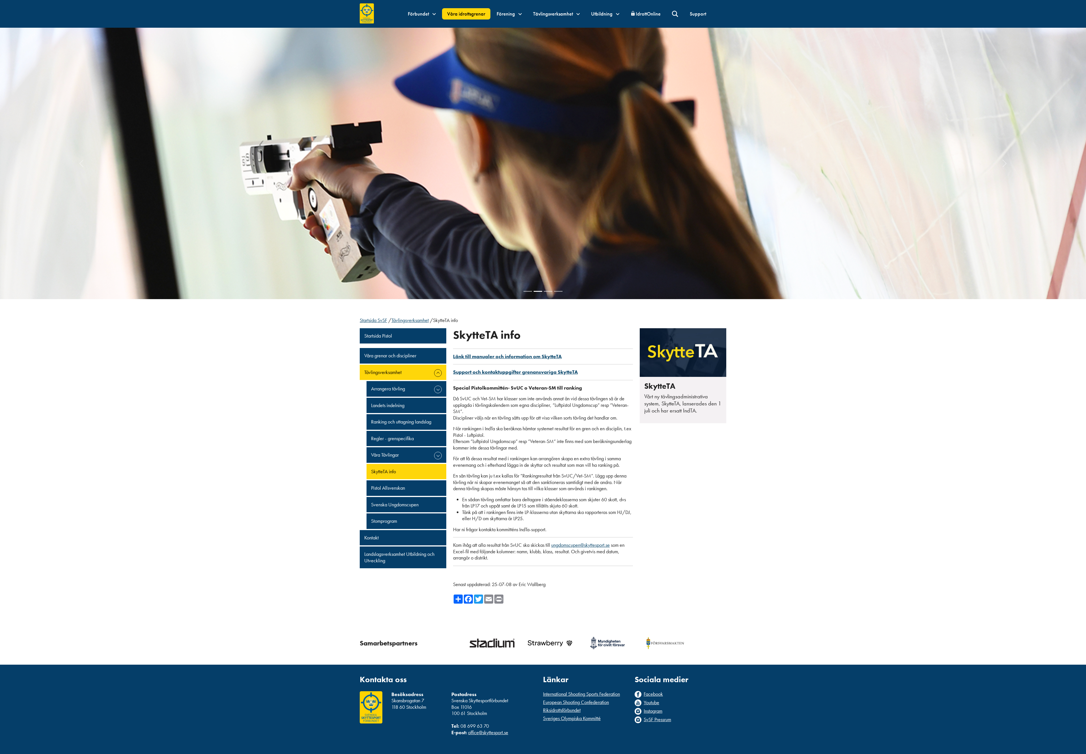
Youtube (651, 702)
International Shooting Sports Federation (581, 694)
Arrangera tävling (388, 388)
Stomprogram (384, 521)
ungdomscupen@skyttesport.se (580, 545)
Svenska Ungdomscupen (395, 504)
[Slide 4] (558, 291)
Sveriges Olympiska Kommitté (572, 718)
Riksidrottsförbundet (562, 710)
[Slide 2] (538, 291)
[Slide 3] (548, 291)
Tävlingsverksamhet (553, 13)
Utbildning (602, 13)
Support (698, 13)
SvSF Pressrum (657, 719)
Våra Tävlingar (385, 454)
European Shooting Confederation (576, 702)
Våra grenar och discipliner (390, 355)
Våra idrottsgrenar (466, 13)
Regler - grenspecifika (392, 438)
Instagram (653, 711)
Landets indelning (387, 405)
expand (438, 373)
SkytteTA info (383, 471)
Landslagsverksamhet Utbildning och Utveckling (399, 557)
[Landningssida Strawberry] (549, 643)
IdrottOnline (648, 13)
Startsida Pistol (378, 335)
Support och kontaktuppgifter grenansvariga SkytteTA (515, 372)
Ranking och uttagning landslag (401, 421)
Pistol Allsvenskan (388, 488)
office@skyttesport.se (488, 732)
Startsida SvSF (373, 320)
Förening (506, 13)
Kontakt (371, 537)
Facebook (653, 694)
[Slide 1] (527, 291)
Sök (675, 14)
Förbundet (419, 13)
